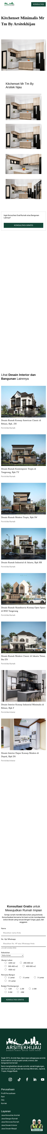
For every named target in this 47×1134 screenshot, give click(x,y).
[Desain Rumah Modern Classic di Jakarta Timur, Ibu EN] (23, 637)
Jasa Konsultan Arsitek (10, 1115)
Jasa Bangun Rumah (9, 1119)
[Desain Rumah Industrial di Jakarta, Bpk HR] (23, 544)
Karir (3, 1097)
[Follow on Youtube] (42, 1079)
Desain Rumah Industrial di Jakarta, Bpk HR (21, 562)
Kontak (4, 1103)
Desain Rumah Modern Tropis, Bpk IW (19, 517)
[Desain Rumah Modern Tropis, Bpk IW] (23, 498)
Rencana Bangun (8, 975)
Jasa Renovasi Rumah (10, 1122)
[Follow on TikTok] (19, 1079)
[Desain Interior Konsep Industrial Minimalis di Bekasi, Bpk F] (23, 686)
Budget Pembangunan (10, 986)
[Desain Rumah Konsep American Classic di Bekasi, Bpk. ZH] (23, 401)
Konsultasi (38, 4)
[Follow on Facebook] (27, 1079)
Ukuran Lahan (6, 960)
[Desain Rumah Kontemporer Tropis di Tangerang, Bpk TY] (23, 450)
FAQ (2, 1100)
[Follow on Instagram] (10, 1079)
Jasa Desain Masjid (9, 1129)
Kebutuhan (5, 953)
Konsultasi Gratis (15, 1000)
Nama (3, 928)
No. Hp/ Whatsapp (8, 939)
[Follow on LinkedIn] (35, 1079)
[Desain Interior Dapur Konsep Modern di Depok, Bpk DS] (23, 734)
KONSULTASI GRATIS (23, 225)
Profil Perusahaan (8, 1093)
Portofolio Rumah (8, 428)
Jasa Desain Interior (9, 1125)
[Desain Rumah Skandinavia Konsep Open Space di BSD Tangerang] (23, 589)
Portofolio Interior (8, 712)
